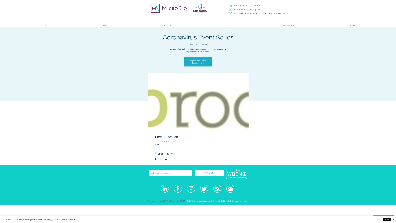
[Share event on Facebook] (156, 159)
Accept (387, 220)
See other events (198, 63)
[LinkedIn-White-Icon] (164, 188)
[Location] (230, 13)
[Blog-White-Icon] (217, 188)
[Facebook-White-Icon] (178, 188)
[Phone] (230, 5)
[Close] (393, 219)
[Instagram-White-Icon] (191, 188)
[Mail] (230, 9)
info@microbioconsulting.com (247, 9)
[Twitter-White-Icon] (204, 188)
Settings (377, 220)
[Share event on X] (161, 159)
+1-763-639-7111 (218, 201)
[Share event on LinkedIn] (166, 159)
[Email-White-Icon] (230, 188)
